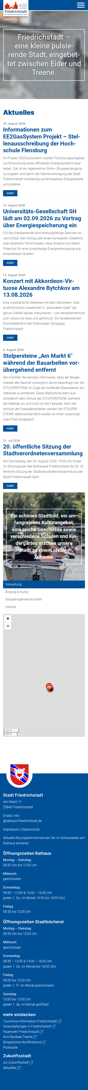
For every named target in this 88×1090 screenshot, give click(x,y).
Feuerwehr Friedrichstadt (21, 1032)
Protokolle (10, 1047)
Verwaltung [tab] (13, 584)
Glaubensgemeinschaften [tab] (23, 599)
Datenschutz (31, 829)
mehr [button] (10, 193)
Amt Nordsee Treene (17, 1037)
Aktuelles (9, 1068)
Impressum (11, 829)
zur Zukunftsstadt (16, 1062)
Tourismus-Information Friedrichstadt (30, 1021)
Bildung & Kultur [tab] (17, 592)
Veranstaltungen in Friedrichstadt (27, 1026)
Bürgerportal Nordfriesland (22, 1042)
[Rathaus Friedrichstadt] (15, 8)
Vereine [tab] (10, 607)
